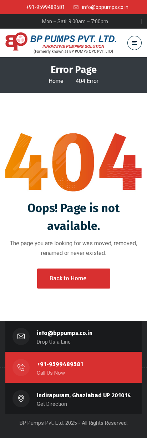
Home (56, 81)
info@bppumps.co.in (64, 333)
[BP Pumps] (60, 43)
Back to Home (68, 278)
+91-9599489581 (60, 364)
